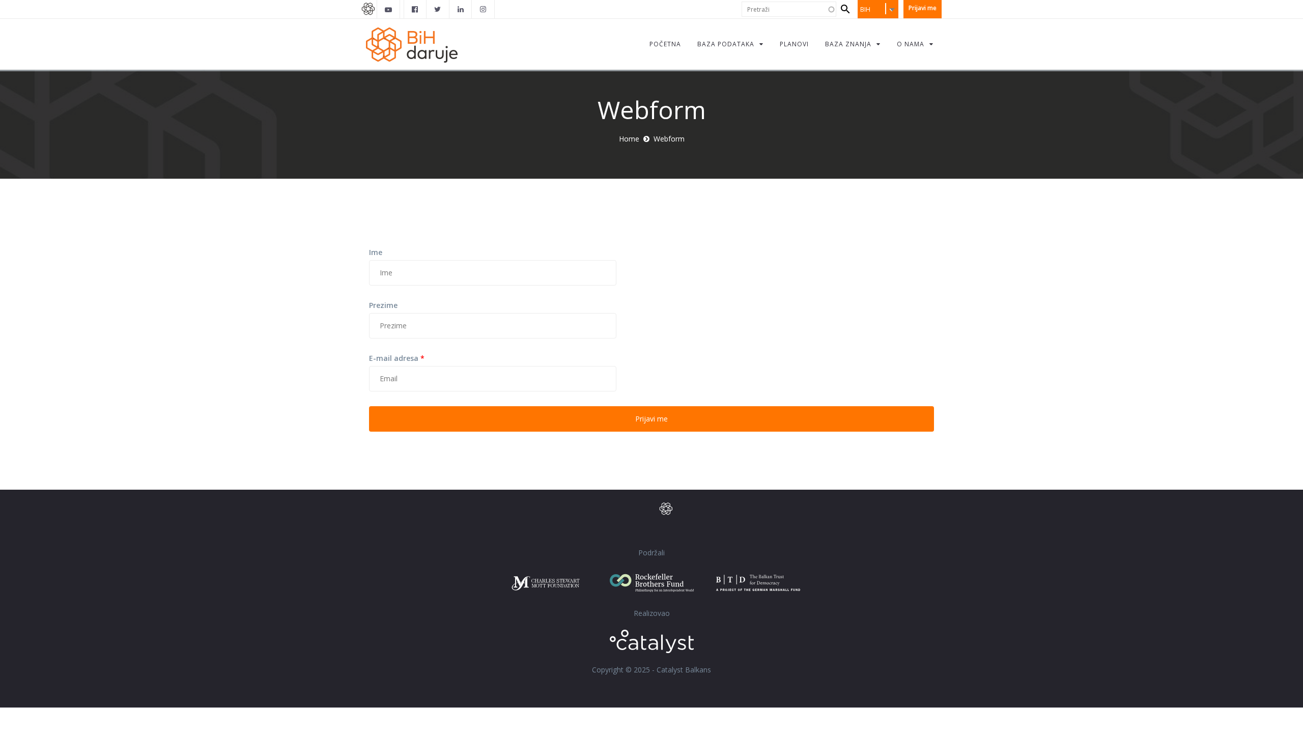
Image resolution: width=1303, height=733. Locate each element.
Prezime (383, 305)
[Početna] (417, 44)
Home (629, 139)
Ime (375, 252)
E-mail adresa (396, 358)
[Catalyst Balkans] (415, 9)
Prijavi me (923, 8)
